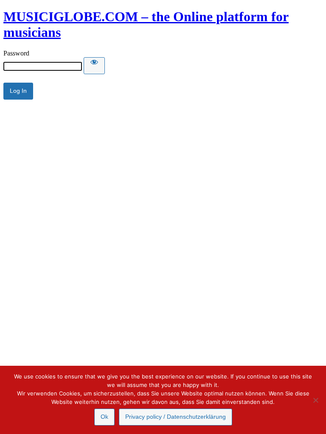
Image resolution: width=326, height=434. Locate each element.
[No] (315, 400)
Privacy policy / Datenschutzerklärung (175, 416)
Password (16, 53)
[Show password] (94, 65)
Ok (104, 416)
